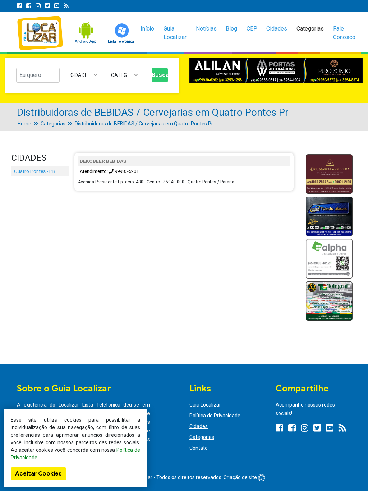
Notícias (206, 28)
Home (24, 124)
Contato (198, 448)
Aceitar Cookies (38, 473)
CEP (252, 28)
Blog (231, 28)
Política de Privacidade (214, 415)
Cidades (276, 28)
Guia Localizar (175, 33)
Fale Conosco (344, 33)
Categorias (310, 28)
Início (147, 28)
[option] (276, 70)
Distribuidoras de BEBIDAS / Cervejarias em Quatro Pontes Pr (144, 124)
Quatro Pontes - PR (34, 171)
